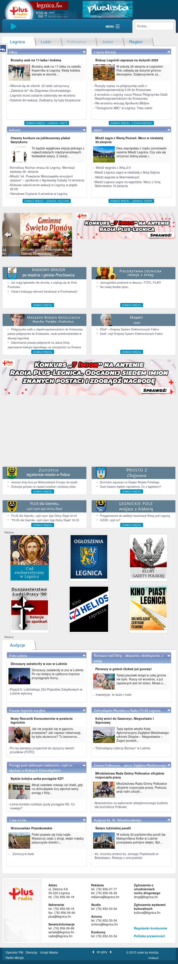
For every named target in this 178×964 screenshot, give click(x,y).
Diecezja (32, 952)
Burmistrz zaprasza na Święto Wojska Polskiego (129, 482)
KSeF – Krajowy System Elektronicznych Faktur (129, 329)
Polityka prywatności (149, 936)
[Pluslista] (108, 8)
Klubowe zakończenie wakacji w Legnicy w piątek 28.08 (43, 187)
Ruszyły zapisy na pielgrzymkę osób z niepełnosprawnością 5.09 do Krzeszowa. (123, 88)
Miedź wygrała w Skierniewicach (117, 177)
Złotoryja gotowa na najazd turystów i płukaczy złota (43, 486)
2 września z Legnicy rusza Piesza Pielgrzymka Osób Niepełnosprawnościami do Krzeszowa (131, 96)
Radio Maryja (15, 957)
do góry (102, 952)
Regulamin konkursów (150, 928)
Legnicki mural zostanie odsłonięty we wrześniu (42, 95)
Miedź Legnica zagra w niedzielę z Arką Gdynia (127, 172)
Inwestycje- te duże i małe (114, 694)
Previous (8, 234)
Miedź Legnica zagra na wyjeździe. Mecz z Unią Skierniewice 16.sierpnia (127, 184)
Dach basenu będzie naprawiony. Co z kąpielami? (130, 486)
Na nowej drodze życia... (115, 287)
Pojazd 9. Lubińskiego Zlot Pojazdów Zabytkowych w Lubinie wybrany (46, 691)
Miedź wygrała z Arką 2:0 (113, 167)
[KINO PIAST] (148, 607)
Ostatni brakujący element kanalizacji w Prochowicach (44, 291)
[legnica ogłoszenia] (89, 556)
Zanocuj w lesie (23, 854)
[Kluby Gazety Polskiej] (148, 556)
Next (65, 234)
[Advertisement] (89, 430)
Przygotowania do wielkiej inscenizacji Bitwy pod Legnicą (135, 516)
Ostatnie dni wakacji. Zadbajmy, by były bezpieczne (45, 100)
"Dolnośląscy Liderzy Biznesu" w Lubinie (122, 748)
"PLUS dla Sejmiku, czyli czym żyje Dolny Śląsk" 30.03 (45, 520)
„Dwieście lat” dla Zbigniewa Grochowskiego (40, 90)
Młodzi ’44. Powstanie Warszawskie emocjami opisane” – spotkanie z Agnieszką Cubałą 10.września (47, 178)
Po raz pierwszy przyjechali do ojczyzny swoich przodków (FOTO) (42, 750)
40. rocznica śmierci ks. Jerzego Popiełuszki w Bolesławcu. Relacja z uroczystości (126, 856)
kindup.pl (153, 957)
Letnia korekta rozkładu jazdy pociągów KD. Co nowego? (42, 806)
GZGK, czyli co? (110, 520)
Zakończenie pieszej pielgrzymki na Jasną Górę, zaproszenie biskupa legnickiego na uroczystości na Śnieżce (44, 344)
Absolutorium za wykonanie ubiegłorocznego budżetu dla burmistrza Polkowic (131, 805)
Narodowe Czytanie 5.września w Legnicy (39, 193)
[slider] (37, 234)
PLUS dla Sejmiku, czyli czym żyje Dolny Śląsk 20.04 (44, 516)
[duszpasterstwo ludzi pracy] (29, 607)
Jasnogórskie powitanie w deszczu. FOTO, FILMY (130, 282)
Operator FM (15, 952)
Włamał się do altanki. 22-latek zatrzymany (39, 86)
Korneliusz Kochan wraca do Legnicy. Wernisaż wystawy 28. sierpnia (42, 169)
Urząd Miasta (49, 952)
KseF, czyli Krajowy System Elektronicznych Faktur (131, 333)
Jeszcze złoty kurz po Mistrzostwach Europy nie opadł (44, 482)
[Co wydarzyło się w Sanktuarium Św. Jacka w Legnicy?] (29, 557)
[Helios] (89, 608)
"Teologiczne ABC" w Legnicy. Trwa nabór (123, 108)
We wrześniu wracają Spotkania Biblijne (122, 103)
